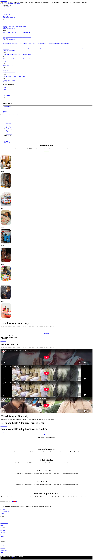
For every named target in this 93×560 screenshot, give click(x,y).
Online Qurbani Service (65, 43)
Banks (4, 87)
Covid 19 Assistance (15, 48)
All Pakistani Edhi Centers (15, 76)
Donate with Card (6, 14)
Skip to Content (4, 1)
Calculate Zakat (4, 550)
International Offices (11, 80)
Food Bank (13, 32)
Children (13, 43)
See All (29, 37)
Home (4, 543)
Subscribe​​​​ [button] (14, 501)
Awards (24, 26)
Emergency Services (19, 32)
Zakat (7, 32)
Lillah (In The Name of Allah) (29, 32)
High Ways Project (13, 54)
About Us (2, 545)
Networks (5, 80)
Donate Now (46, 333)
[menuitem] (5, 16)
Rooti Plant (36, 43)
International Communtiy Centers (24, 54)
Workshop (26, 43)
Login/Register (6, 6)
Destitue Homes (6, 54)
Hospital (9, 43)
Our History (5, 26)
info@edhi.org (6, 511)
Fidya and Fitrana (4, 523)
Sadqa (4, 32)
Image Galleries (6, 65)
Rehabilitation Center (52, 48)
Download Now (4, 426)
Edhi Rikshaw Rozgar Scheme (62, 48)
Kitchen (40, 43)
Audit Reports (28, 21)
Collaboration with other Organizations (11, 58)
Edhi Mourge (38, 48)
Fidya (9, 32)
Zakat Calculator (6, 95)
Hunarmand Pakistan (7, 106)
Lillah (2, 525)
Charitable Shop (79, 48)
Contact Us (23, 76)
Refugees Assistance (7, 48)
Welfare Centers (44, 48)
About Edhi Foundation (8, 21)
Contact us (3, 509)
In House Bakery (45, 43)
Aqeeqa (4, 37)
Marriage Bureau (32, 48)
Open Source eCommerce (18, 558)
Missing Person (31, 43)
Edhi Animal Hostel (72, 48)
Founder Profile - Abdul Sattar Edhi (15, 26)
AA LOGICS (14, 557)
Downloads (12, 65)
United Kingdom (6, 76)
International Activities (23, 58)
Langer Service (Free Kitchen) (55, 43)
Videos (4, 69)
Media (2, 552)
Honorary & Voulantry (24, 48)
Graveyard (22, 43)
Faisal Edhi (22, 21)
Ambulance (5, 43)
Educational (17, 43)
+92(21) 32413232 (4, 513)
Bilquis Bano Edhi (16, 21)
